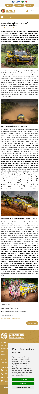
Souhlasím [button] (23, 379)
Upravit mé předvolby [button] (23, 387)
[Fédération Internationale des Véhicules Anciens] (22, 2)
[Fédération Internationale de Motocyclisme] (18, 2)
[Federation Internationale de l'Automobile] (13, 2)
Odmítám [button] (23, 383)
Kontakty (30, 5)
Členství (9, 5)
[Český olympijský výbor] (26, 2)
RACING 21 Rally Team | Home (10, 318)
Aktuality (8, 17)
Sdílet (33, 323)
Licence (18, 5)
